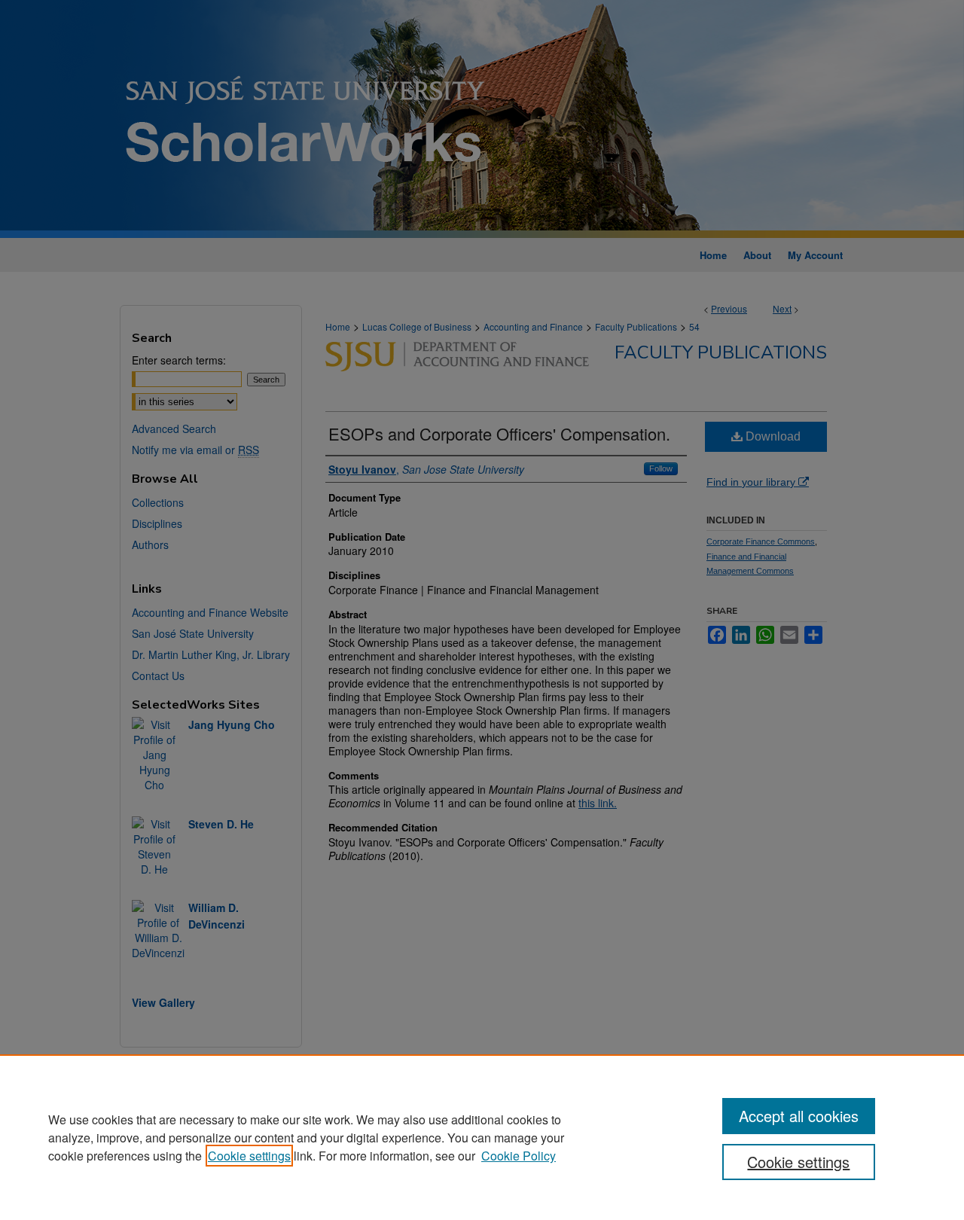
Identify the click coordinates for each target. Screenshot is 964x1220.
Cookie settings (249, 1155)
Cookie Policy (518, 1155)
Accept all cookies (799, 1116)
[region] (482, 1137)
